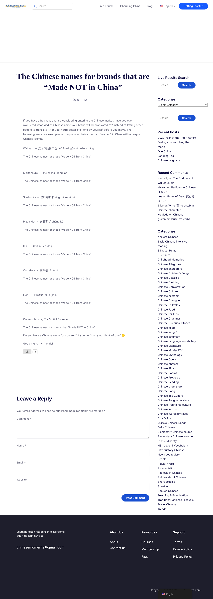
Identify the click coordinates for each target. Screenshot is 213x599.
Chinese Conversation (171, 286)
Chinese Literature (169, 345)
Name (21, 445)
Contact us (117, 548)
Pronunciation (166, 468)
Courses (147, 542)
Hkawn (162, 187)
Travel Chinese (167, 504)
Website (22, 479)
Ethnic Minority (167, 441)
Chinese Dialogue (169, 300)
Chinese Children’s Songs (173, 273)
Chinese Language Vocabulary (177, 341)
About (114, 542)
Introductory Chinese (171, 450)
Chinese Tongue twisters (173, 400)
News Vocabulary (169, 454)
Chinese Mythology (170, 354)
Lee (160, 196)
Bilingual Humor (168, 250)
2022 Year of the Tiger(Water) (177, 137)
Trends (162, 509)
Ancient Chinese (168, 236)
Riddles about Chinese (172, 477)
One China (164, 151)
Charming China (130, 6)
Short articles (166, 481)
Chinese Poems (167, 373)
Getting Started (193, 6)
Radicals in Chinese (170, 472)
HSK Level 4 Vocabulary (173, 445)
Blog (150, 6)
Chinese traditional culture (174, 404)
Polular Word (166, 463)
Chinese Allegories (169, 264)
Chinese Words (167, 409)
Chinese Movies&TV (170, 350)
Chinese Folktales (169, 305)
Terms (177, 542)
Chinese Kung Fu (168, 332)
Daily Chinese (166, 427)
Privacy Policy (183, 556)
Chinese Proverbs (169, 377)
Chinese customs (168, 296)
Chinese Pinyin (167, 368)
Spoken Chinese (168, 490)
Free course (106, 6)
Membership (150, 549)
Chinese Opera (167, 359)
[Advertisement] (106, 37)
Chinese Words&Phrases (173, 413)
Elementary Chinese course (175, 432)
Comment (24, 418)
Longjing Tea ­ (166, 156)
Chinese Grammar (169, 318)
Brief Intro (164, 255)
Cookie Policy (182, 549)
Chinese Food (166, 309)
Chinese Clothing (168, 282)
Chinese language (169, 160)
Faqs (144, 556)
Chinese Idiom (167, 327)
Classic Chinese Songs (172, 422)
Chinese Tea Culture (170, 395)
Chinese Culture (168, 291)
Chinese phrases (168, 364)
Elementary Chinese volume (175, 436)
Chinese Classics (168, 277)
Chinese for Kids (168, 314)
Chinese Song (166, 391)
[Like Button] (27, 351)
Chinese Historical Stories (174, 323)
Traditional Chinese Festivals (176, 500)
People (162, 459)
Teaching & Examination (173, 495)
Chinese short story (170, 386)
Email (21, 462)
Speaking (163, 486)
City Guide (164, 418)
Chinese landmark (169, 336)
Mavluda (163, 214)
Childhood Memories (171, 259)
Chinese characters (170, 268)
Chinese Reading (168, 382)
